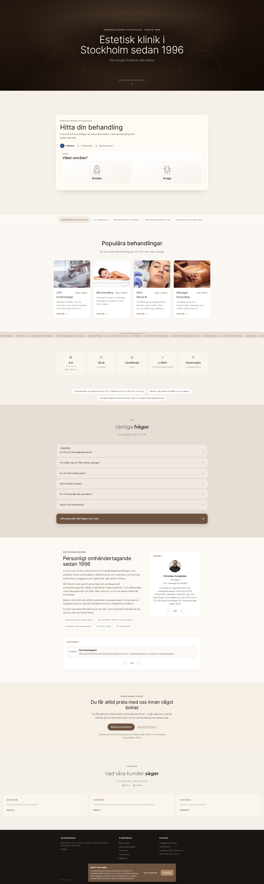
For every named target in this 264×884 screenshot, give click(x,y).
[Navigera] (204, 372)
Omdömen (123, 851)
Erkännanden (66, 880)
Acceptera (167, 872)
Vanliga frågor (124, 854)
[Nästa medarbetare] (181, 610)
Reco (127, 785)
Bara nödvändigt (150, 872)
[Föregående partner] (125, 663)
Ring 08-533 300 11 (146, 727)
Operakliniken (114, 30)
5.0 (71, 362)
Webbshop (123, 858)
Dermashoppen (88, 650)
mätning (134, 873)
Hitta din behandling (127, 847)
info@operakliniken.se (168, 843)
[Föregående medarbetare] (168, 610)
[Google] (82, 355)
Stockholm (134, 30)
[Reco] (80, 355)
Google (139, 785)
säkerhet (99, 578)
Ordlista (64, 849)
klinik (149, 39)
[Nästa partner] (138, 663)
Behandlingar (124, 843)
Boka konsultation (121, 727)
